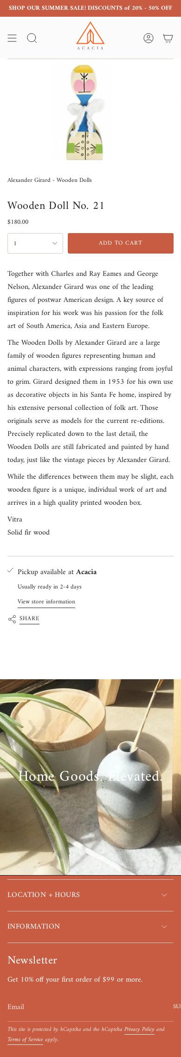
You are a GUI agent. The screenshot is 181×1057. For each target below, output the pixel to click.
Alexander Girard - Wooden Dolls (49, 180)
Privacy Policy (139, 1029)
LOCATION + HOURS (43, 895)
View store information (46, 601)
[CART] (168, 38)
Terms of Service (25, 1040)
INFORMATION (33, 926)
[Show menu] (12, 38)
